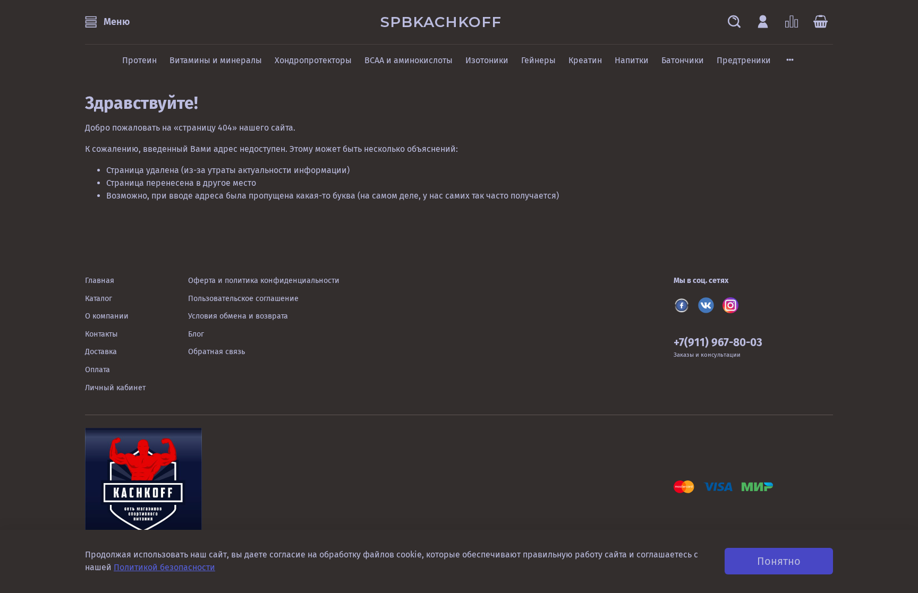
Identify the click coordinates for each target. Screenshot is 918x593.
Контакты (101, 334)
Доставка (101, 351)
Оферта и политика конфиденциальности (263, 280)
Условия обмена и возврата (238, 316)
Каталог (98, 298)
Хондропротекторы (313, 60)
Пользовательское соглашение (243, 298)
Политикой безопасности (164, 567)
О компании (107, 316)
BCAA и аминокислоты (408, 60)
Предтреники (744, 60)
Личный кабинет (115, 387)
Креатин (585, 60)
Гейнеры (538, 60)
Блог (196, 334)
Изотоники (486, 60)
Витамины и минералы (215, 60)
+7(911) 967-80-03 (718, 342)
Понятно (779, 561)
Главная (99, 280)
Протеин (139, 60)
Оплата (97, 369)
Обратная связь (216, 351)
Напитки (632, 60)
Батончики (682, 60)
